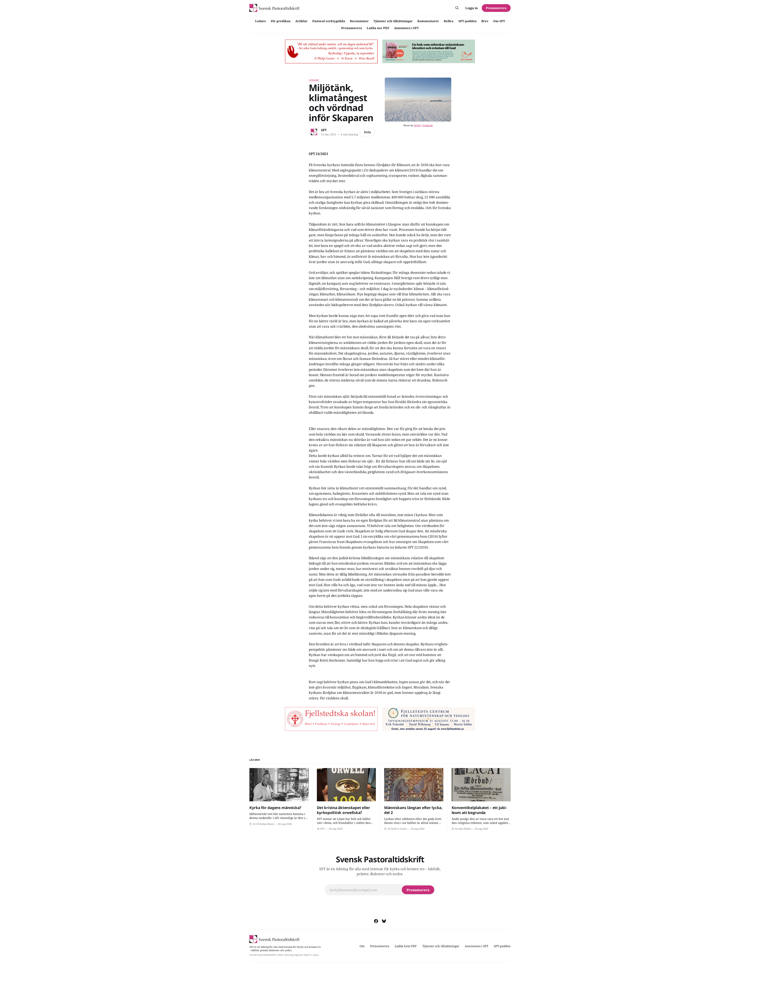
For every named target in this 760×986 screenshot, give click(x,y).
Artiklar (301, 21)
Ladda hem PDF (406, 946)
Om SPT (499, 21)
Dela (367, 132)
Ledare (260, 21)
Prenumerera (351, 28)
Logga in (471, 8)
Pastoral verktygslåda (328, 21)
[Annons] (331, 51)
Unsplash (427, 125)
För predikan (281, 21)
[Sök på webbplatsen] (457, 8)
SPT (323, 130)
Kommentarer (428, 21)
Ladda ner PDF (378, 28)
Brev (484, 21)
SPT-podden (467, 21)
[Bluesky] (384, 921)
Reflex (449, 21)
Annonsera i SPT (406, 28)
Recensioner (359, 21)
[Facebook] (376, 921)
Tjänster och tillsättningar (393, 21)
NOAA (417, 125)
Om (362, 946)
